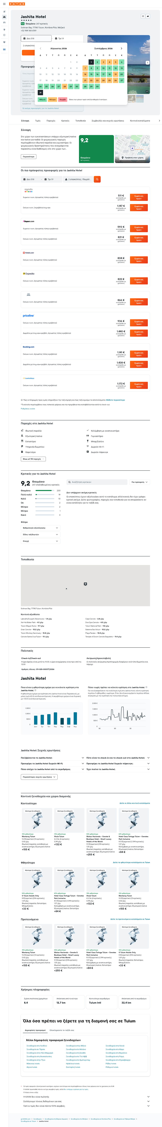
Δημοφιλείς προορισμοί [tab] (35, 1030)
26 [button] (52, 86)
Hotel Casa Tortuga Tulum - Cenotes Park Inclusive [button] (133, 837)
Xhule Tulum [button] (59, 836)
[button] (4, 4)
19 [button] (53, 80)
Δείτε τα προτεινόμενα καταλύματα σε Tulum (130, 919)
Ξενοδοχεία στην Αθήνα (76, 1046)
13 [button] (59, 74)
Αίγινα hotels (32, 1067)
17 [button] (40, 80)
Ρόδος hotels (111, 1063)
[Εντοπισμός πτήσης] (4, 35)
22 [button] (71, 80)
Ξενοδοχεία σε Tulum (28, 1121)
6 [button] (58, 68)
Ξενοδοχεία (37, 1119)
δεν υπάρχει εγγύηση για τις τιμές (76, 1089)
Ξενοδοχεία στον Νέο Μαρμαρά (40, 1053)
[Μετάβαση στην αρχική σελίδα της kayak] (17, 3)
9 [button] (76, 68)
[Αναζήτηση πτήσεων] (4, 11)
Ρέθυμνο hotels (112, 1067)
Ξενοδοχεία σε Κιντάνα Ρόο (101, 1119)
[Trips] (4, 42)
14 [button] (65, 74)
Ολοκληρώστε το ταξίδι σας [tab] (62, 1030)
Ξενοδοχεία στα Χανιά (115, 1046)
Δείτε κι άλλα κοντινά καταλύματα (135, 803)
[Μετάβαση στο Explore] (4, 29)
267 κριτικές (42, 23)
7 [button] (64, 68)
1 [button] (70, 62)
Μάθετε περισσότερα (115, 400)
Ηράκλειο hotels (72, 1063)
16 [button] (77, 74)
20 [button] (58, 80)
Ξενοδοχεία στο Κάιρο (115, 1049)
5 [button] (52, 68)
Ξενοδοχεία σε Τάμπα (36, 1049)
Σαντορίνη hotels (73, 1067)
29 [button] (71, 86)
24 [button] (40, 86)
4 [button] (46, 68)
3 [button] (40, 68)
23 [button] (77, 80)
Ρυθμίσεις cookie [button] (28, 408)
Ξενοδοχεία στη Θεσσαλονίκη (39, 1056)
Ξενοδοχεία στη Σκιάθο (76, 1053)
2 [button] (76, 62)
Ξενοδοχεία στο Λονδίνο (37, 1046)
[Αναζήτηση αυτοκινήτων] (4, 22)
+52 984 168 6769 (28, 30)
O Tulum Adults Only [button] (30, 896)
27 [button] (59, 86)
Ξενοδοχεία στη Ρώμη (115, 1056)
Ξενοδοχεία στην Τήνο (36, 1060)
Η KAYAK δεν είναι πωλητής (36, 1096)
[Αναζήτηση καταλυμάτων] (4, 17)
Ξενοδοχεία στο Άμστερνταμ (78, 1060)
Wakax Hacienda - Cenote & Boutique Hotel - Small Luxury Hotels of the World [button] (98, 839)
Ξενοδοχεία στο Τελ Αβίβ (76, 1056)
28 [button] (65, 86)
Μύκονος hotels (33, 1063)
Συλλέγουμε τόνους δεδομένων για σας (42, 1101)
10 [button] (40, 74)
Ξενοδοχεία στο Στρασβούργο (118, 1060)
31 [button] (40, 92)
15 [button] (71, 74)
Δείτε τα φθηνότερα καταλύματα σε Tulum (131, 862)
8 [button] (70, 68)
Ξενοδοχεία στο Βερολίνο (116, 1053)
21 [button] (65, 80)
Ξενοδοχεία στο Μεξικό (79, 1119)
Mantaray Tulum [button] (28, 836)
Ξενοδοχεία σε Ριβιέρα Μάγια (124, 1119)
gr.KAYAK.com (25, 1119)
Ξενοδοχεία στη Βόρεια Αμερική (56, 1119)
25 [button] (46, 86)
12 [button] (53, 74)
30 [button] (77, 86)
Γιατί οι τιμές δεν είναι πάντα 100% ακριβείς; (44, 1106)
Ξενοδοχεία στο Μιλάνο (76, 1049)
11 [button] (46, 74)
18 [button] (46, 80)
